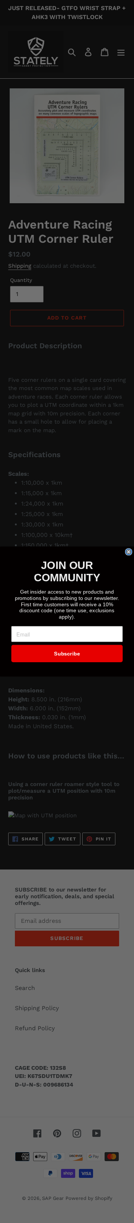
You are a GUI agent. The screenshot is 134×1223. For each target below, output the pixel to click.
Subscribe (67, 654)
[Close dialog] (129, 552)
